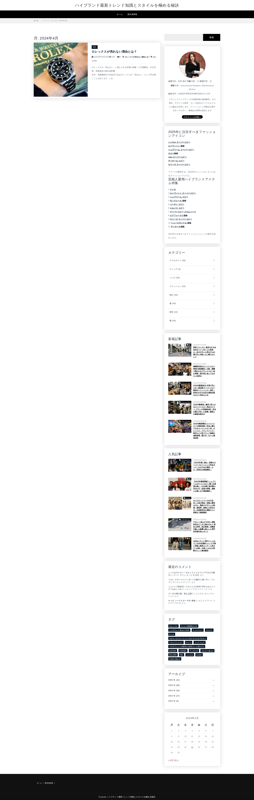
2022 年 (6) (173, 701)
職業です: (175, 85)
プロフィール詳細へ (192, 117)
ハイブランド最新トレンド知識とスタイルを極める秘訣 (127, 5)
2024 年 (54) (174, 690)
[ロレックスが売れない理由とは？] (61, 69)
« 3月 (170, 760)
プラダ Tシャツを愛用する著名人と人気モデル (186, 646)
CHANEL (183, 651)
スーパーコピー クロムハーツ (183, 212)
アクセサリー (177, 260)
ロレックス (173, 626)
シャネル (189, 655)
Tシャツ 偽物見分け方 (189, 626)
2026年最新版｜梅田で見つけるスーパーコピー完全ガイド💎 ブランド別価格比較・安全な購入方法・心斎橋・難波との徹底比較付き (204, 409)
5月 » (176, 760)
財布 (173, 312)
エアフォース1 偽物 (178, 215)
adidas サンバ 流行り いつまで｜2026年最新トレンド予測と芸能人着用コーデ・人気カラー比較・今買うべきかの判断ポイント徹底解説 (204, 545)
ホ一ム (120, 14)
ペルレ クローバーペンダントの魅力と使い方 (188, 579)
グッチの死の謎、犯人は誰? (180, 594)
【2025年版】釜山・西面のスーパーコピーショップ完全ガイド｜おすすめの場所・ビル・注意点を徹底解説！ (204, 466)
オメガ (171, 634)
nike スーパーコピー (177, 157)
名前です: (172, 81)
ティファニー (198, 630)
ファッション (177, 286)
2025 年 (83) (174, 685)
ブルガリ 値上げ (207, 651)
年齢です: (191, 81)
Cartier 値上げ (174, 659)
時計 (94, 47)
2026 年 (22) (174, 680)
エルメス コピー (177, 208)
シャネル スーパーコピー (179, 142)
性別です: (204, 81)
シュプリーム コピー (179, 197)
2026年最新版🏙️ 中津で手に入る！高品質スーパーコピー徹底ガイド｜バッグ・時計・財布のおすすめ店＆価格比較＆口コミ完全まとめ (204, 390)
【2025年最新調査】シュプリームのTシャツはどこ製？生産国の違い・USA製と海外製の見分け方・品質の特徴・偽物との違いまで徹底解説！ (204, 486)
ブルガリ (209, 630)
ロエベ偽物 (173, 153)
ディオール (194, 651)
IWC (181, 655)
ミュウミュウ (199, 642)
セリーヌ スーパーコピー (179, 164)
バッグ (174, 278)
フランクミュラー (176, 642)
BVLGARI (173, 655)
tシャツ (188, 642)
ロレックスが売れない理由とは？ (114, 51)
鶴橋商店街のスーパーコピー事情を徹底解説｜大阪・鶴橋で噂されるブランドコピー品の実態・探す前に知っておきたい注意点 (204, 371)
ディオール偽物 (178, 226)
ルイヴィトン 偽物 (176, 146)
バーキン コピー (177, 204)
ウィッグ (175, 269)
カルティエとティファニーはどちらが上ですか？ (187, 638)
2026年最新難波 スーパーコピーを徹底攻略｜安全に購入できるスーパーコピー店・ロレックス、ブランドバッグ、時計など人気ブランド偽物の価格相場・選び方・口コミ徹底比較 (204, 431)
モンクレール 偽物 (178, 201)
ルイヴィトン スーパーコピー (183, 193)
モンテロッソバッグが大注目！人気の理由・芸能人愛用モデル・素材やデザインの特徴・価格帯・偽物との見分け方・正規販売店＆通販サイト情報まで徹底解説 (204, 506)
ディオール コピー (176, 161)
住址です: (172, 94)
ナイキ (173, 189)
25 (192, 747)
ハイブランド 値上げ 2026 (179, 630)
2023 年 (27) (174, 696)
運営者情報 (132, 14)
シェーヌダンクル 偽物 (181, 223)
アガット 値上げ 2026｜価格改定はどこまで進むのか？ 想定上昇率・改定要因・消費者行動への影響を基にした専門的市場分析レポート (204, 526)
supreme (172, 651)
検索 (211, 37)
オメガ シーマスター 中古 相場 (181, 601)
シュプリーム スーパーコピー (181, 150)
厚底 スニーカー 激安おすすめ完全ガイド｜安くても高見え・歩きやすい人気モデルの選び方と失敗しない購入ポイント (204, 352)
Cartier (199, 655)
